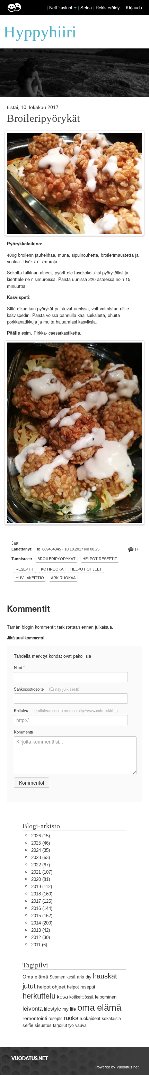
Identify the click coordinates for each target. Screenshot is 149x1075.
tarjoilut (60, 1025)
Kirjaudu (134, 7)
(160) (41, 893)
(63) (40, 857)
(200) (41, 923)
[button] (75, 8)
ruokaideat (90, 1018)
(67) (40, 864)
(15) (40, 835)
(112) (41, 886)
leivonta (33, 1008)
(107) (41, 872)
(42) (40, 930)
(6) (39, 944)
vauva (81, 1025)
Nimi (19, 667)
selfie (28, 1025)
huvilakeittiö (30, 578)
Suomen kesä (63, 977)
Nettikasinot (60, 7)
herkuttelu (39, 996)
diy (88, 977)
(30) (40, 937)
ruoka (71, 1018)
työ (71, 1025)
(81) (40, 879)
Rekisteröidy (108, 7)
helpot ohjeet (86, 569)
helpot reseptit (99, 559)
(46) (40, 843)
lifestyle (52, 1009)
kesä (62, 997)
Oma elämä (35, 977)
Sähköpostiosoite (46, 689)
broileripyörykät (56, 559)
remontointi (35, 1018)
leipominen (105, 997)
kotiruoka (52, 569)
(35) (40, 850)
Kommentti (23, 732)
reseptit (25, 569)
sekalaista (111, 1019)
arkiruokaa (63, 578)
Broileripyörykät (43, 118)
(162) (41, 915)
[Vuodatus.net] (29, 1058)
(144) (41, 908)
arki (80, 977)
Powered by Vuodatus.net (117, 1066)
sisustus (43, 1025)
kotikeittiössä (81, 997)
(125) (41, 901)
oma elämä (99, 1007)
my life (69, 1009)
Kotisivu (66, 710)
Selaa (86, 7)
